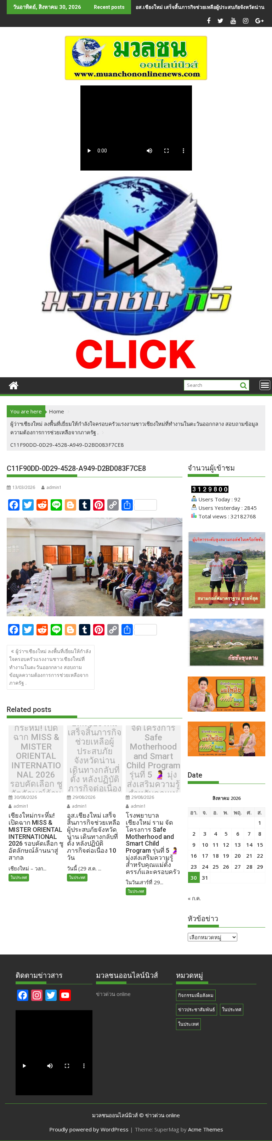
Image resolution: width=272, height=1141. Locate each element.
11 (215, 844)
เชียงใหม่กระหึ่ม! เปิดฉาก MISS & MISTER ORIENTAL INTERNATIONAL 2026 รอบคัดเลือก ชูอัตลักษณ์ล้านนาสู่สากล (36, 761)
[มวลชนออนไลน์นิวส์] (13, 384)
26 (226, 866)
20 (237, 855)
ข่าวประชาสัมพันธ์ (196, 1009)
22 (260, 855)
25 (215, 866)
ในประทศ (19, 877)
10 (205, 844)
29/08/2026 (83, 797)
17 (205, 855)
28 (249, 866)
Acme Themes (205, 1129)
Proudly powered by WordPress (89, 1129)
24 (205, 866)
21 (249, 855)
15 (260, 844)
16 (194, 855)
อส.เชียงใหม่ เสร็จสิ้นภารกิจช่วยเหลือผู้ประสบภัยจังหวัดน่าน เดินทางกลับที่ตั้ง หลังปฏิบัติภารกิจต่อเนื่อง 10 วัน (94, 761)
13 (237, 844)
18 (215, 855)
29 (260, 866)
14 (249, 844)
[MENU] (265, 385)
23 (194, 866)
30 (194, 877)
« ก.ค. (194, 898)
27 (237, 866)
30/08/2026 (25, 797)
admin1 (54, 487)
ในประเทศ (188, 1024)
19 (226, 855)
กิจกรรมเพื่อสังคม (196, 995)
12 (226, 844)
